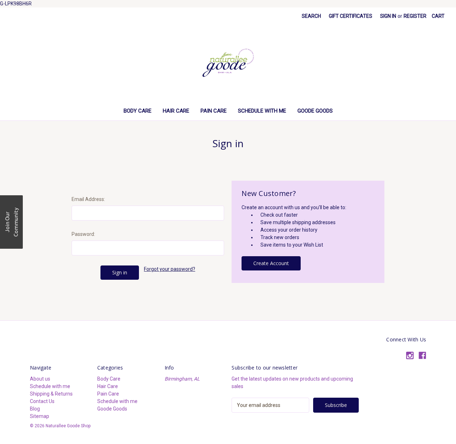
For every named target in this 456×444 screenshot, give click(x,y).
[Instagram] (410, 355)
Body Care (137, 111)
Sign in (388, 16)
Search (311, 16)
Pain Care (214, 111)
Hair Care (176, 111)
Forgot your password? (169, 269)
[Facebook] (422, 355)
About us (40, 379)
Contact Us (42, 401)
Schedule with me (262, 111)
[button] (11, 222)
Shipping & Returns (51, 394)
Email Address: (88, 199)
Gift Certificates (350, 16)
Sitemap (39, 416)
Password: (83, 234)
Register (415, 16)
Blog (35, 409)
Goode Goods (315, 111)
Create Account (271, 263)
